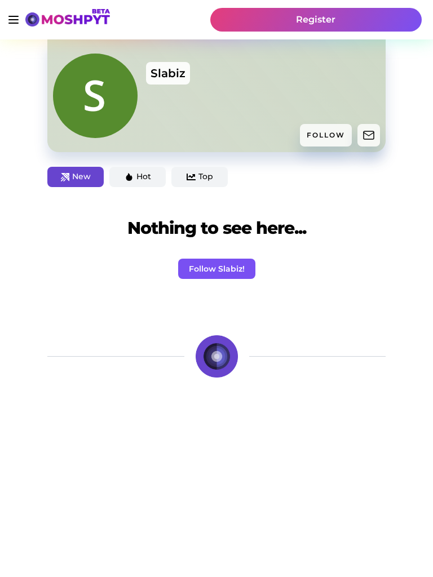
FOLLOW (326, 135)
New (81, 176)
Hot (143, 176)
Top (205, 176)
